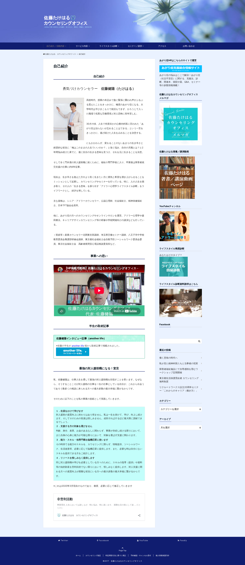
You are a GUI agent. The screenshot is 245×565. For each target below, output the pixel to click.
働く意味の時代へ (168, 357)
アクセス (162, 46)
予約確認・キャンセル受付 (141, 555)
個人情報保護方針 (162, 555)
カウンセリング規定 (93, 555)
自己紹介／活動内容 (55, 46)
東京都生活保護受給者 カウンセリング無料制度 (179, 380)
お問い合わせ (189, 46)
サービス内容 (82, 46)
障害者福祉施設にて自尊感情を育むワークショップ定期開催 (178, 371)
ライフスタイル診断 (108, 46)
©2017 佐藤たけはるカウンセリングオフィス (122, 561)
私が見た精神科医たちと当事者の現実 (178, 363)
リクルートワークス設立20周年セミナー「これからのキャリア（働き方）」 (178, 389)
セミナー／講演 (135, 46)
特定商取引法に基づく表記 (115, 555)
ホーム (78, 555)
